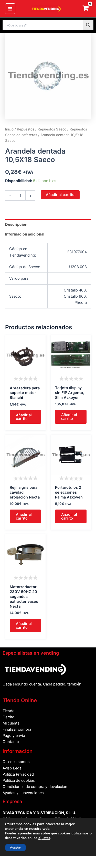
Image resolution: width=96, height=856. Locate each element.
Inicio (9, 129)
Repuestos (25, 129)
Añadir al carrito (60, 194)
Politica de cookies (19, 780)
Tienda (8, 711)
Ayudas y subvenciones (23, 793)
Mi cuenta (11, 723)
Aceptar (15, 847)
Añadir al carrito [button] (24, 417)
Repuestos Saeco (52, 129)
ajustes (44, 838)
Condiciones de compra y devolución (35, 786)
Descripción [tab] (16, 224)
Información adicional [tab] (24, 234)
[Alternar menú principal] (10, 8)
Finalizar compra (17, 729)
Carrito (8, 717)
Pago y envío (14, 735)
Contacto (11, 741)
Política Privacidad (18, 774)
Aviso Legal (12, 768)
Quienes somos (16, 761)
